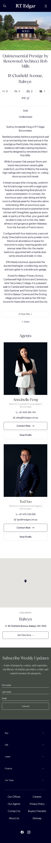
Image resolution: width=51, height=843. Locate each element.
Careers (37, 796)
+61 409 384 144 (27, 412)
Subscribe (25, 706)
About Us (14, 818)
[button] (3, 31)
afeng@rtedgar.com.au (27, 417)
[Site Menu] (46, 5)
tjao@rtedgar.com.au (27, 519)
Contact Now (23, 426)
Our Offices (14, 796)
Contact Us (14, 811)
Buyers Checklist (37, 811)
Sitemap (37, 818)
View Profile (26, 435)
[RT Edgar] (25, 6)
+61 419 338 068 (27, 514)
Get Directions (24, 635)
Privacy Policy (37, 804)
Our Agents (14, 804)
